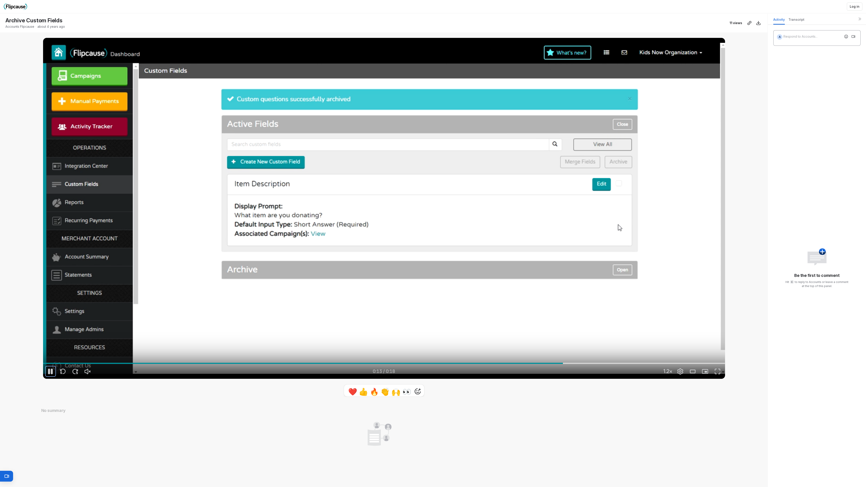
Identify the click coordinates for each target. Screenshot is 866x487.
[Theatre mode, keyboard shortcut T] (693, 371)
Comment (430, 391)
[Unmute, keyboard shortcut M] (88, 371)
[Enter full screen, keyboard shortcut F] (718, 371)
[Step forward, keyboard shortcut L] (75, 371)
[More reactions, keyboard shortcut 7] (396, 391)
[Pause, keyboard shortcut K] (50, 371)
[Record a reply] (853, 36)
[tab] (779, 21)
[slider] (384, 363)
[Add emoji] (846, 36)
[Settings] (680, 371)
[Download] (758, 23)
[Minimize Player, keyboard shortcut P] (705, 371)
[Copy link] (749, 23)
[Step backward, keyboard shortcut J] (63, 371)
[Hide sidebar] (859, 19)
